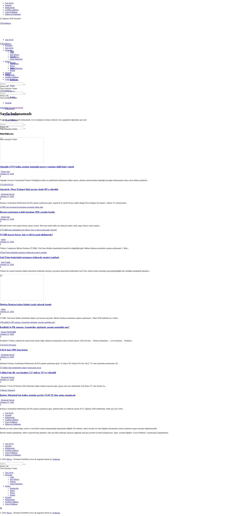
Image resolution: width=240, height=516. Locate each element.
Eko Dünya (14, 55)
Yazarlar (8, 5)
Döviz (12, 91)
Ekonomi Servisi (7, 194)
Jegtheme (56, 459)
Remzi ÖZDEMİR (8, 332)
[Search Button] (25, 128)
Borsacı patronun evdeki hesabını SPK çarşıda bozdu (27, 212)
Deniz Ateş (5, 172)
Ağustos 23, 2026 (7, 196)
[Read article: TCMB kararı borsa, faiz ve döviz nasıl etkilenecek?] (120, 230)
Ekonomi (8, 45)
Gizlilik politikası (11, 10)
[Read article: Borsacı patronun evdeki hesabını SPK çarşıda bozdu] (120, 207)
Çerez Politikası (11, 12)
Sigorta (13, 57)
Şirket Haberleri (16, 68)
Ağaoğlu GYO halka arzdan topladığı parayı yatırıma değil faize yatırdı (37, 166)
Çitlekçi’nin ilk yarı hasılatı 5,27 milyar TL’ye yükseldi (28, 372)
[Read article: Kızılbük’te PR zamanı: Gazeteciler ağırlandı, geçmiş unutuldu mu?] (120, 322)
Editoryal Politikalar (13, 14)
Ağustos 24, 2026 (7, 174)
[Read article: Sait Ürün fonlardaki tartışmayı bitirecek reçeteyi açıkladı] (120, 252)
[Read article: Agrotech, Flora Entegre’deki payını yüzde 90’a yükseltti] (120, 184)
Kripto (12, 70)
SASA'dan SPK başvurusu (14, 349)
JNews (9, 459)
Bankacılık (14, 64)
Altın (12, 52)
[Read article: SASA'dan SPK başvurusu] (120, 345)
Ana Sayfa (9, 3)
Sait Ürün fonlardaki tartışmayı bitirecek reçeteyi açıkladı (29, 257)
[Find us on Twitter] (1, 21)
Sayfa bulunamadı (16, 108)
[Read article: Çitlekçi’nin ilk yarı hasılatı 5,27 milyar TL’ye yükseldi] (120, 368)
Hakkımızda (10, 7)
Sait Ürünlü (5, 262)
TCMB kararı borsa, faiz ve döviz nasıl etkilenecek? (26, 234)
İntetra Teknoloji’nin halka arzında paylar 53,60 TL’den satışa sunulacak (38, 395)
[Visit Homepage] (5, 23)
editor (3, 239)
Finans (7, 61)
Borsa (12, 86)
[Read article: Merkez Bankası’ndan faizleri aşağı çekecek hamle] (120, 287)
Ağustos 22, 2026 (7, 402)
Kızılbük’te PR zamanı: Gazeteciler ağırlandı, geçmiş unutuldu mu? (34, 327)
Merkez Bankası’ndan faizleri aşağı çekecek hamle (25, 304)
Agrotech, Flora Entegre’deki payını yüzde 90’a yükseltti (29, 189)
